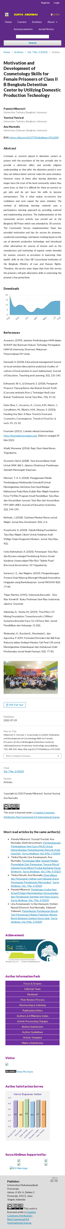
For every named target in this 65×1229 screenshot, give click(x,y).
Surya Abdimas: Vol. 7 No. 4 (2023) (30, 900)
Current (21, 21)
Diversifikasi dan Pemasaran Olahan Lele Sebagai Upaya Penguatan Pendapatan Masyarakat (35, 879)
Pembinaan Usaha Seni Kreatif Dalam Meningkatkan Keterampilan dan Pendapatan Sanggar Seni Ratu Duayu (35, 893)
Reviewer (32, 994)
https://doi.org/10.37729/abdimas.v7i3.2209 (34, 137)
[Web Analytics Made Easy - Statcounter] (10, 1071)
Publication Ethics (32, 1010)
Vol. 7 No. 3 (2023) (37, 52)
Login (57, 2)
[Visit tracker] (6, 1064)
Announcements (23, 29)
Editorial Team (33, 988)
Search (32, 43)
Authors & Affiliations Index (32, 1015)
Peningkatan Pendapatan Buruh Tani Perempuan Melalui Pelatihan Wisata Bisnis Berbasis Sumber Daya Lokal (34, 914)
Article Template (32, 1037)
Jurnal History (46, 29)
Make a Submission (32, 1042)
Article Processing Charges (32, 1021)
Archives (37, 21)
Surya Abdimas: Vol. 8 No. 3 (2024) (41, 853)
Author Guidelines (32, 1032)
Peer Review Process (33, 999)
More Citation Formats (18, 755)
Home (8, 21)
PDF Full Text (16, 704)
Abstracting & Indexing (32, 1005)
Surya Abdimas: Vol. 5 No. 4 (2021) (42, 871)
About (51, 21)
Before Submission (32, 1026)
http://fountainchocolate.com (20, 435)
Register (45, 2)
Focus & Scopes (33, 983)
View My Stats (25, 1071)
